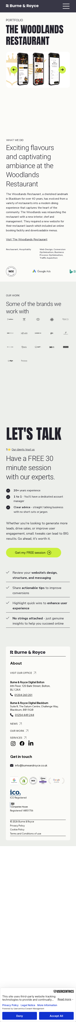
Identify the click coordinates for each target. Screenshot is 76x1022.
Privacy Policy (17, 825)
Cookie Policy (17, 829)
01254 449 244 (24, 715)
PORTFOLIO (14, 20)
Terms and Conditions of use (25, 833)
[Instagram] (13, 743)
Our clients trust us (23, 449)
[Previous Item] (14, 70)
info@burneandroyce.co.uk (31, 765)
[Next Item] (62, 70)
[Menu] (66, 6)
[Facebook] (22, 743)
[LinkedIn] (31, 743)
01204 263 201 (23, 695)
